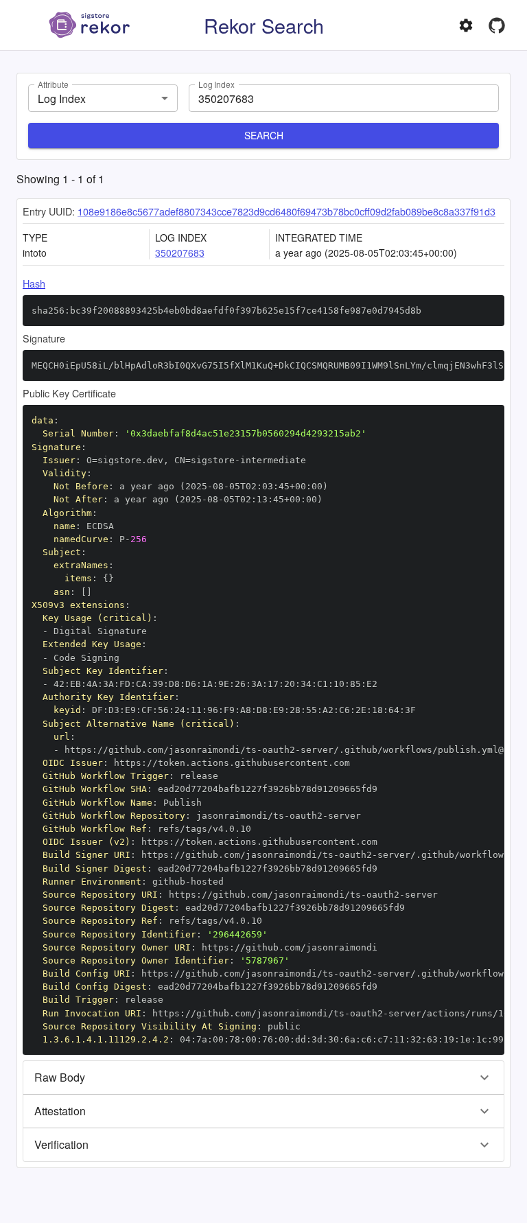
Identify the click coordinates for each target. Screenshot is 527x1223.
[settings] (466, 25)
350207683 (179, 252)
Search (263, 135)
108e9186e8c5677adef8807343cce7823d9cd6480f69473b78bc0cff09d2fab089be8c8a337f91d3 (286, 211)
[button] (263, 1077)
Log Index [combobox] (62, 98)
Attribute (53, 84)
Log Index (216, 84)
